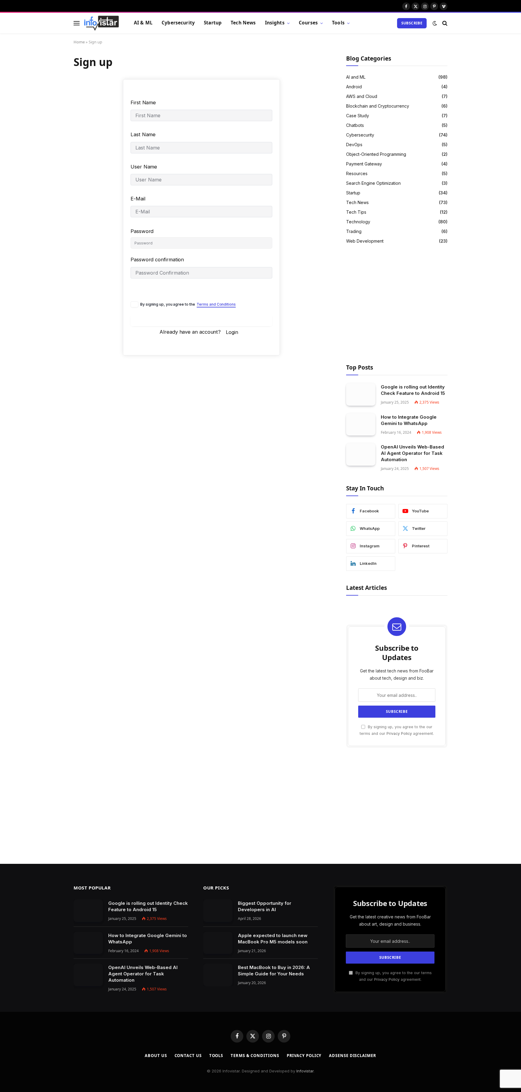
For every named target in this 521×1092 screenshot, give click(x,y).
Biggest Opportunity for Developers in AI (264, 906)
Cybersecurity (178, 23)
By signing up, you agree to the (188, 304)
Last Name (143, 134)
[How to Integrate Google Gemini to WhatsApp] (360, 424)
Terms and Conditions (216, 304)
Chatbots (355, 125)
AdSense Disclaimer (352, 1055)
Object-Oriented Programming (376, 154)
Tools (338, 23)
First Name (143, 102)
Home (79, 42)
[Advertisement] (396, 305)
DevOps (354, 144)
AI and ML (355, 77)
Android (354, 86)
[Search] (444, 23)
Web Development (365, 241)
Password (142, 231)
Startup (213, 23)
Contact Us (188, 1055)
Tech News (243, 23)
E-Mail (138, 199)
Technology (358, 221)
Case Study (357, 115)
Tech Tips (356, 212)
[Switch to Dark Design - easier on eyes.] (434, 23)
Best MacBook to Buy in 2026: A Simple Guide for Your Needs (274, 971)
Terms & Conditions (255, 1055)
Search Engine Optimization (373, 183)
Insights (275, 23)
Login (232, 332)
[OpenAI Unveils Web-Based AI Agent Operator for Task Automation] (360, 454)
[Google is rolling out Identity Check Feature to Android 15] (360, 394)
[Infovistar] (101, 23)
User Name (144, 167)
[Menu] (77, 23)
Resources (357, 173)
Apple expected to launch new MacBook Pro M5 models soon (273, 939)
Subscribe (411, 23)
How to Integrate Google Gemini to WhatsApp (409, 420)
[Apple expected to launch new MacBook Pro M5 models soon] (217, 943)
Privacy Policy (399, 733)
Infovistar (305, 1070)
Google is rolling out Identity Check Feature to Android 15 (413, 390)
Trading (354, 231)
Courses (308, 23)
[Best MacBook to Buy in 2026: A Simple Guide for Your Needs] (217, 975)
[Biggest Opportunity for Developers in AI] (217, 910)
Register (201, 320)
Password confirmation (157, 259)
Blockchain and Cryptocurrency (377, 106)
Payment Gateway (364, 163)
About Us (156, 1055)
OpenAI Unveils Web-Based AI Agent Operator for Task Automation (412, 453)
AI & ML (143, 23)
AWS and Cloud (361, 96)
